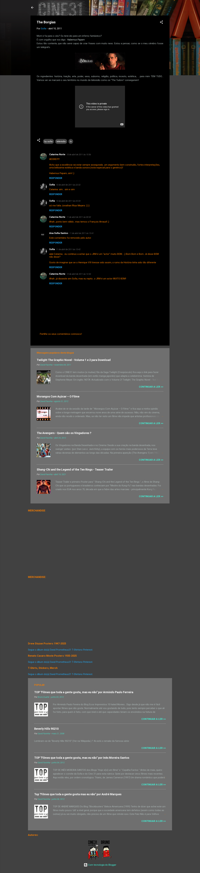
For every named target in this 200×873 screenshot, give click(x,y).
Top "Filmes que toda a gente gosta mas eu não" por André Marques (77, 794)
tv (71, 141)
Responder (55, 178)
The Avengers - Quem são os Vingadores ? (64, 433)
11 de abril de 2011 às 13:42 (68, 249)
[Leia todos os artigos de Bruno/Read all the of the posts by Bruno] (106, 859)
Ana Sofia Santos (58, 233)
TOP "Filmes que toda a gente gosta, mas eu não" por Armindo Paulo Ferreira (83, 692)
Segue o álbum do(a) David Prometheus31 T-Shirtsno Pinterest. (60, 649)
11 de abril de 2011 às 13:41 (81, 233)
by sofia (48, 141)
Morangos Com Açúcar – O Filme (58, 396)
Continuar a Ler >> (151, 386)
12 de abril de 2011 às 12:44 (79, 274)
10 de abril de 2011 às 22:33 (68, 201)
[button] (161, 22)
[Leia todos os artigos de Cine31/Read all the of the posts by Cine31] (93, 859)
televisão (61, 141)
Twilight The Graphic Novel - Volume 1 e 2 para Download (74, 360)
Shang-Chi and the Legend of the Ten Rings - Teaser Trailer (75, 469)
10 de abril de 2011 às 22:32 (68, 185)
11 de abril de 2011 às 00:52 (79, 217)
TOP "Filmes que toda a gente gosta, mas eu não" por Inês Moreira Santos (81, 757)
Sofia (52, 184)
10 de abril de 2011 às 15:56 (79, 154)
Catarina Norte (57, 154)
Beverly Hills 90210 (46, 728)
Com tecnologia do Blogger (102, 864)
